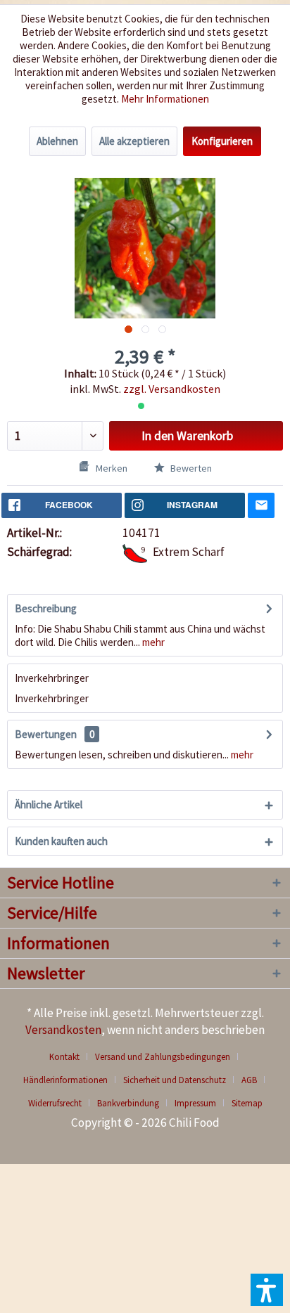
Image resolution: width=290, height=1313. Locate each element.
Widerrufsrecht (55, 1103)
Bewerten (190, 468)
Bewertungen (46, 734)
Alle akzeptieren (134, 141)
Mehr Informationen (165, 98)
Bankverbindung (128, 1103)
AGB (249, 1080)
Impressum (195, 1103)
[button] (267, 1290)
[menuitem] (70, 1056)
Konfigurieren (222, 141)
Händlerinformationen (65, 1080)
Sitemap (247, 1103)
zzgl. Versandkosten (171, 389)
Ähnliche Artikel (48, 804)
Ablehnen (57, 141)
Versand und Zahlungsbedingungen (162, 1057)
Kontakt (64, 1057)
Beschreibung (46, 608)
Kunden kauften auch (61, 841)
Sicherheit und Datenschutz (174, 1080)
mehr (152, 642)
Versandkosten (63, 1029)
